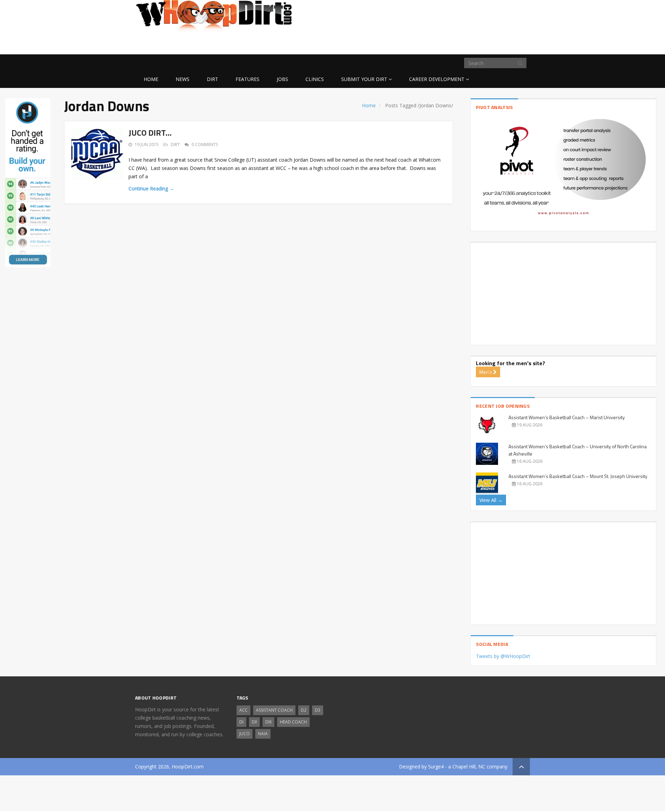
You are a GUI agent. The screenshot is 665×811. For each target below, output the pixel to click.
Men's (486, 372)
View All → (491, 500)
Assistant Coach (274, 710)
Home (151, 79)
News (182, 79)
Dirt (212, 79)
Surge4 (436, 766)
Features (247, 79)
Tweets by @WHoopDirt (503, 656)
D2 (304, 710)
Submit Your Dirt (364, 79)
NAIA (263, 734)
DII (254, 722)
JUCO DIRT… (150, 132)
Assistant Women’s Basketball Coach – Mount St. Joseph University (577, 476)
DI (241, 722)
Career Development (436, 79)
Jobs (282, 79)
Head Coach (293, 722)
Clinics (314, 79)
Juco (244, 734)
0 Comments (205, 144)
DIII (268, 722)
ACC (243, 710)
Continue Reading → (151, 188)
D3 (317, 710)
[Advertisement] (474, 43)
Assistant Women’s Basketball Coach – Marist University (566, 417)
